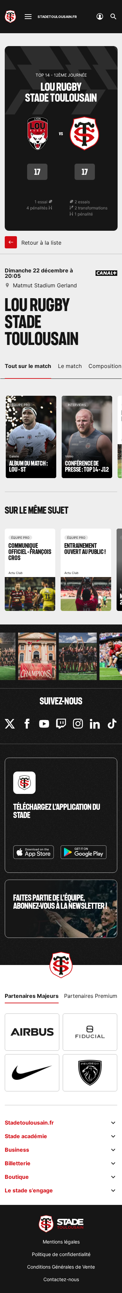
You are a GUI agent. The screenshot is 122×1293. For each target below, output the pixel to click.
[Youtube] (44, 724)
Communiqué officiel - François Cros (30, 570)
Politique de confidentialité (61, 1254)
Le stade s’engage (29, 1190)
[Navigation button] (28, 17)
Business (17, 1149)
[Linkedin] (95, 724)
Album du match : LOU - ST (31, 437)
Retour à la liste (40, 242)
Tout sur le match (28, 366)
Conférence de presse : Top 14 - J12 (87, 437)
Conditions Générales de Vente (61, 1267)
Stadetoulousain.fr (29, 1122)
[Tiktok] (112, 724)
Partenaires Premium (90, 995)
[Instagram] (78, 724)
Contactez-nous (61, 1279)
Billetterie (17, 1163)
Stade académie (26, 1136)
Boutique (17, 1176)
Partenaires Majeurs (32, 995)
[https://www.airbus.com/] (32, 1032)
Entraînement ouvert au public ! (86, 570)
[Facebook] (27, 724)
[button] (17, 1278)
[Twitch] (61, 724)
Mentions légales (61, 1242)
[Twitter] (10, 724)
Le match (70, 366)
